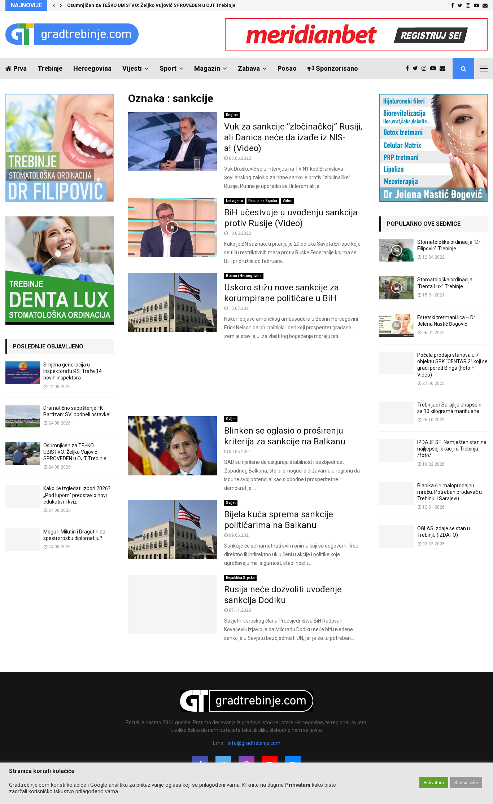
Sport (168, 68)
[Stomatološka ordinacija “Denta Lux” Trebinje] (396, 287)
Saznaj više (466, 782)
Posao (287, 68)
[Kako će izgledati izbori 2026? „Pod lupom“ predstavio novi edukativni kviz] (22, 496)
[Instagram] (426, 68)
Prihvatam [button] (434, 782)
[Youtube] (435, 68)
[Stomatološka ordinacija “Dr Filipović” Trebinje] (396, 250)
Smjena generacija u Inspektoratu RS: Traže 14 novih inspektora (72, 371)
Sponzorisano (337, 68)
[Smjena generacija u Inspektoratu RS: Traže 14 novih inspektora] (22, 372)
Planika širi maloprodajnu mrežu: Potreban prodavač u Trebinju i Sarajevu (449, 492)
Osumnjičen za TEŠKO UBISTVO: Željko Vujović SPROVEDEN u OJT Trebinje (151, 5)
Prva (20, 68)
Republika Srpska (262, 201)
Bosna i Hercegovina (244, 276)
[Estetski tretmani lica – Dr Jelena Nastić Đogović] (396, 325)
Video (287, 201)
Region (232, 115)
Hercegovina (92, 68)
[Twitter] (417, 68)
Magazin (207, 68)
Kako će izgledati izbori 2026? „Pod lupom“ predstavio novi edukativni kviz (76, 495)
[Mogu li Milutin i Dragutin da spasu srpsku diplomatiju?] (22, 539)
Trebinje (50, 68)
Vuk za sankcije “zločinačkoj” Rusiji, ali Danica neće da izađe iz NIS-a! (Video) (293, 137)
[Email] (444, 68)
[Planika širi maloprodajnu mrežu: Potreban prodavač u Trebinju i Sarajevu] (396, 493)
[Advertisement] (246, 378)
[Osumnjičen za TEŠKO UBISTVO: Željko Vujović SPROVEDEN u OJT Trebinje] (22, 453)
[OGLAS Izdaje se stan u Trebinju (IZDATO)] (396, 536)
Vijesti (132, 68)
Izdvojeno (234, 201)
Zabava (249, 68)
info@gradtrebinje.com (254, 743)
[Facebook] (409, 68)
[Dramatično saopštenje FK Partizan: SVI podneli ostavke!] (22, 416)
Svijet (231, 419)
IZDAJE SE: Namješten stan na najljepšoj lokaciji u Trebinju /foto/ (452, 448)
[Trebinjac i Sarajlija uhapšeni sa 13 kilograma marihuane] (396, 412)
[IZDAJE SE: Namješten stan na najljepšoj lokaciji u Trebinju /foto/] (396, 450)
